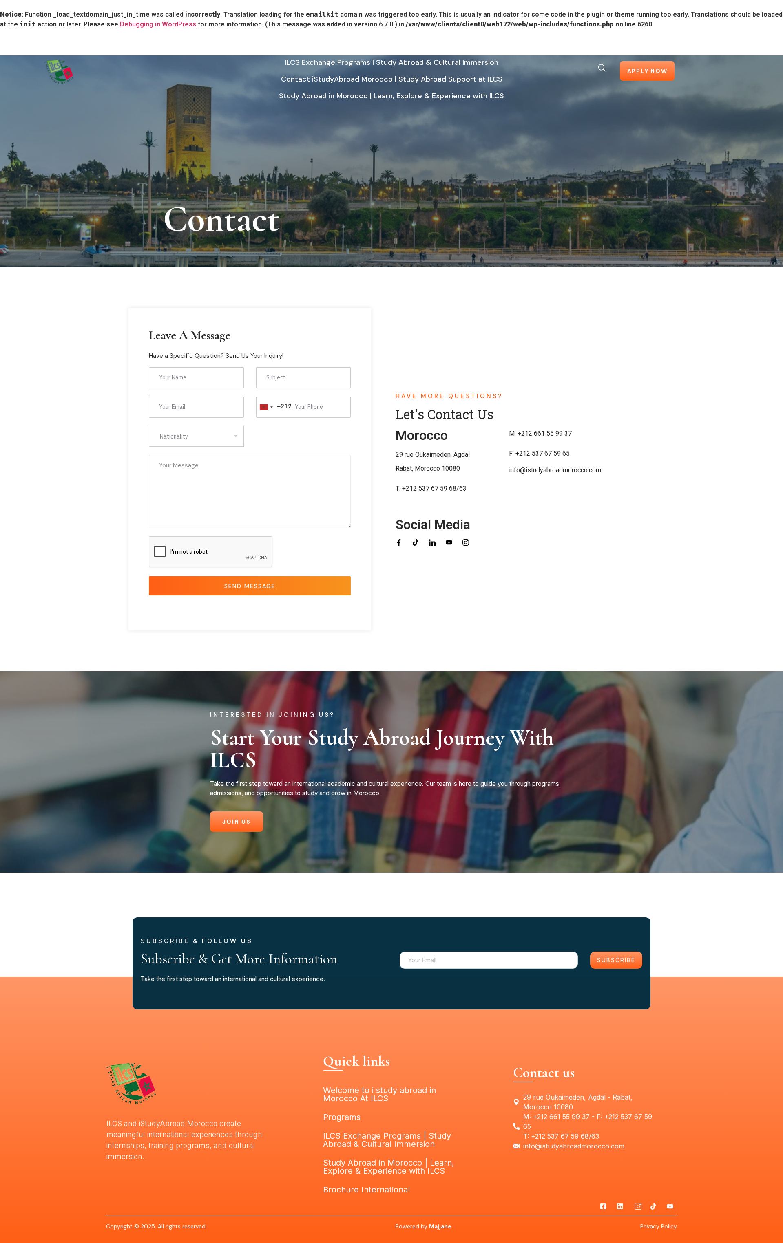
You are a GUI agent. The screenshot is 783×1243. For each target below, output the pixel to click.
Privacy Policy (658, 1226)
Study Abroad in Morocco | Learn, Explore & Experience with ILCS (391, 96)
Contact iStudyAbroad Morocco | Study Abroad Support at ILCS (391, 79)
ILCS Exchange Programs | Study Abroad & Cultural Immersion (391, 62)
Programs (476, 46)
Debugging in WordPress (158, 24)
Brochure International (366, 1190)
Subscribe (616, 959)
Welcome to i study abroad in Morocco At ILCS (362, 46)
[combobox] (274, 407)
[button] (601, 72)
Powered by (423, 1226)
